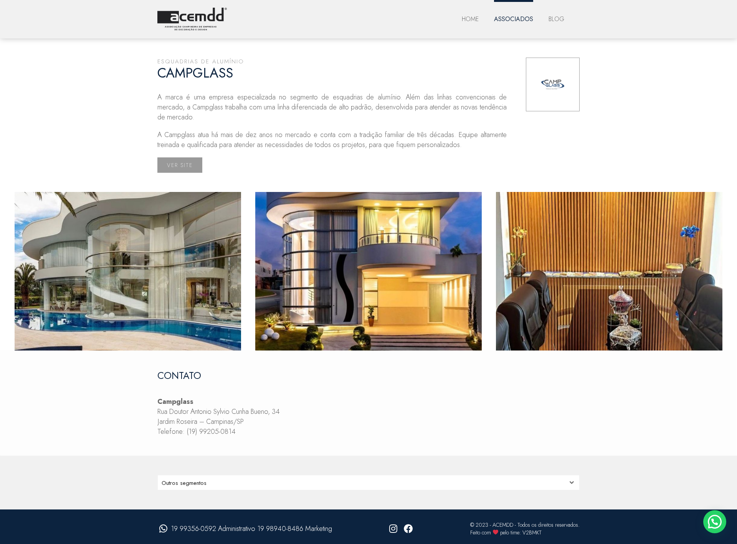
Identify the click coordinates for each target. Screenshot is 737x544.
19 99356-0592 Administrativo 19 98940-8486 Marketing (251, 529)
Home (470, 19)
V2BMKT (532, 532)
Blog (556, 19)
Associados (513, 19)
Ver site (180, 165)
